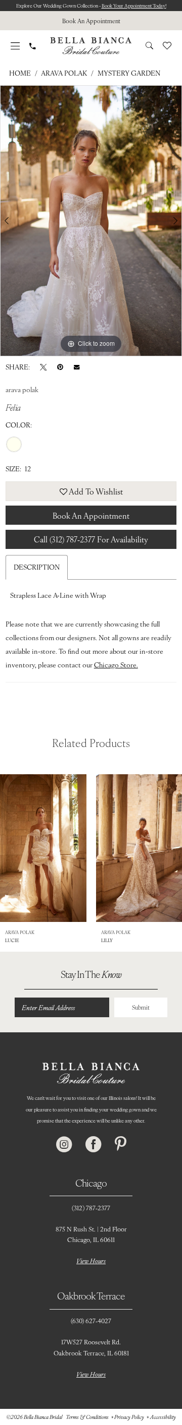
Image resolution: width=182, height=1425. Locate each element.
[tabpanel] (91, 221)
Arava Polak (64, 73)
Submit (141, 1007)
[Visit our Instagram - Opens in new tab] (64, 1144)
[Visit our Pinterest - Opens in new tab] (120, 1144)
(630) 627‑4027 (91, 1320)
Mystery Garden (129, 73)
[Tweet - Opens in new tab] (43, 366)
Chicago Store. (116, 664)
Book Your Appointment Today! (134, 5)
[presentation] (43, 848)
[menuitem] (91, 20)
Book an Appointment (91, 515)
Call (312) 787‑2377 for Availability (91, 539)
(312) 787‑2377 (91, 1207)
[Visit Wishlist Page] (167, 45)
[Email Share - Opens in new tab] (76, 366)
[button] (15, 45)
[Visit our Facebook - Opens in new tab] (93, 1144)
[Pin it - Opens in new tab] (60, 366)
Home (20, 73)
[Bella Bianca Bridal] (90, 45)
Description (37, 567)
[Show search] (149, 45)
